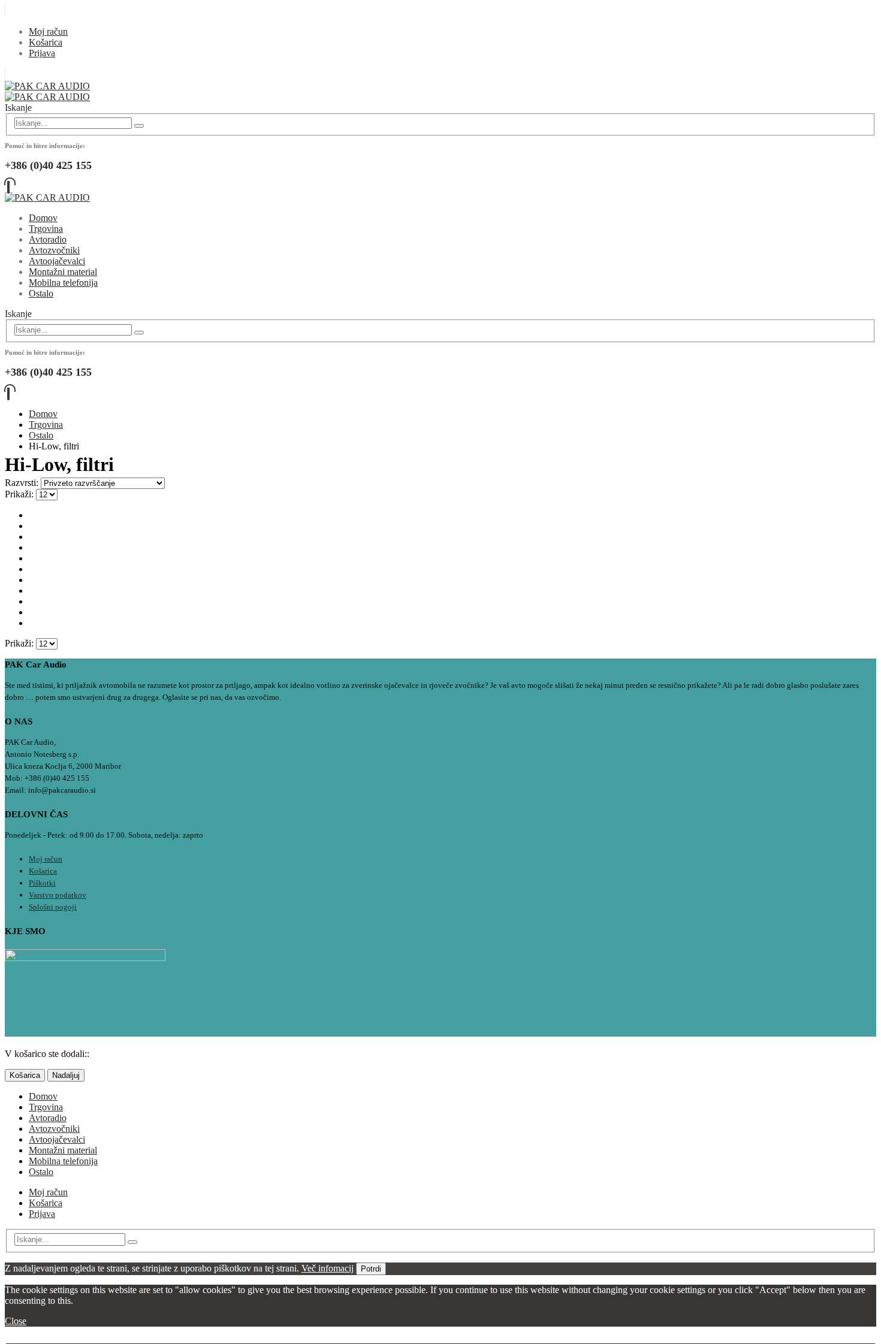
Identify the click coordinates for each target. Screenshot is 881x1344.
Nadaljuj (66, 1075)
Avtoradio (48, 239)
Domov (43, 218)
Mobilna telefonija (63, 282)
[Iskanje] (139, 126)
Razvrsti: (23, 483)
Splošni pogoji (53, 906)
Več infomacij (327, 1268)
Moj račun (48, 31)
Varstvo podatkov (57, 894)
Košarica (45, 42)
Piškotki (42, 882)
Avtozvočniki (54, 250)
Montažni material (63, 272)
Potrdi (371, 1268)
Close (15, 1321)
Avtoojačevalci (57, 261)
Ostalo (41, 293)
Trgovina (46, 229)
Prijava (42, 53)
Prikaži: (20, 494)
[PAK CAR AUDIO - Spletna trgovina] (47, 91)
